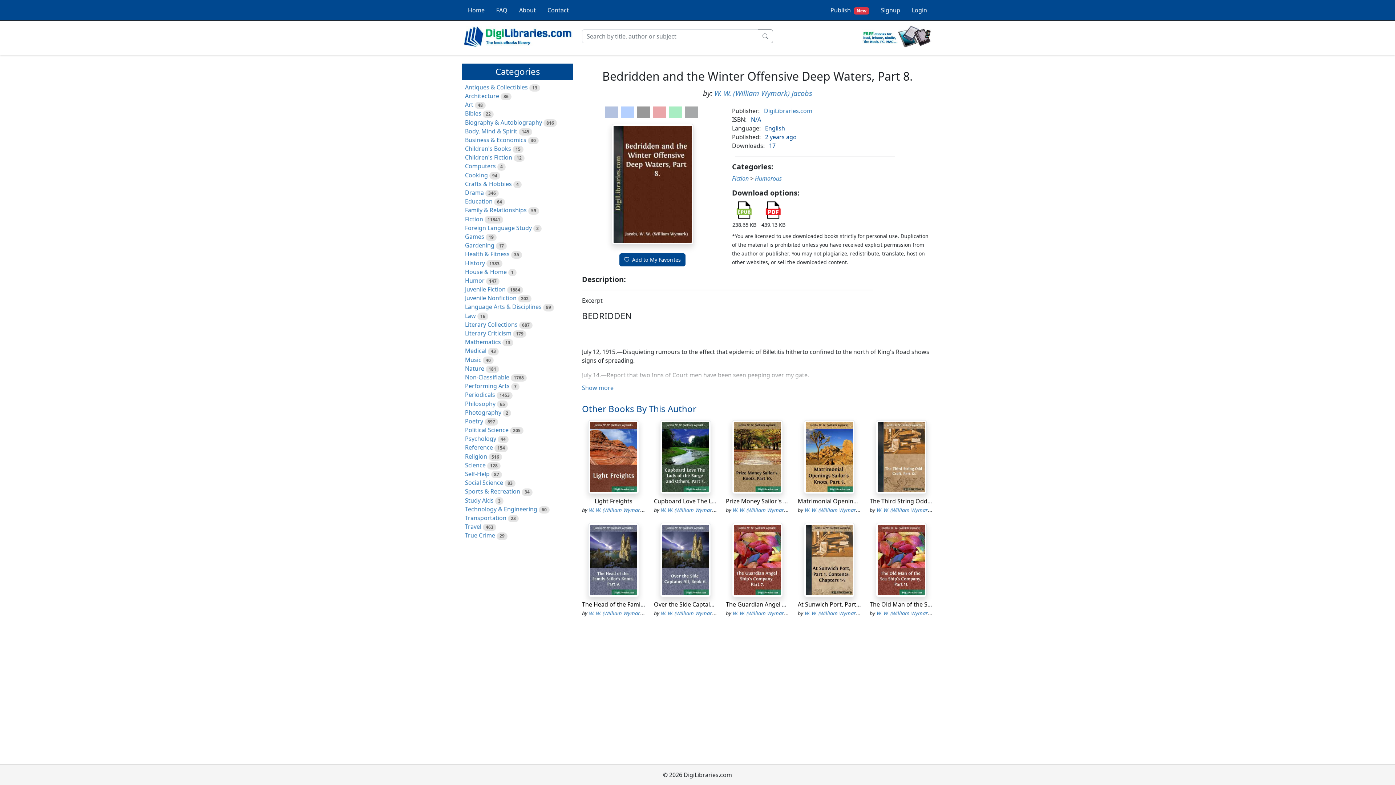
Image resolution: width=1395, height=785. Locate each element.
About (527, 10)
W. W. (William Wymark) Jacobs (763, 93)
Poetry (474, 421)
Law (470, 316)
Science (475, 465)
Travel (473, 527)
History (475, 263)
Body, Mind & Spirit (491, 131)
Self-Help (477, 474)
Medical (475, 351)
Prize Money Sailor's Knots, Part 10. (774, 501)
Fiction (474, 219)
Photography (483, 412)
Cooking (476, 175)
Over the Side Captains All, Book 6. (701, 604)
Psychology (480, 439)
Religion (476, 456)
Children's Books (488, 149)
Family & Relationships (496, 210)
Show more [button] (598, 388)
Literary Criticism (488, 333)
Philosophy (480, 404)
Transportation (485, 518)
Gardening (479, 245)
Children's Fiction (488, 157)
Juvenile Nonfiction (491, 298)
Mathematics (483, 342)
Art (469, 105)
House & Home (486, 272)
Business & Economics (495, 140)
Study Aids (479, 500)
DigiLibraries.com (788, 111)
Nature (474, 369)
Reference (479, 447)
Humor (475, 281)
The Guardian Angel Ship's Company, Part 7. (786, 604)
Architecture (482, 96)
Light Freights (613, 501)
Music (473, 360)
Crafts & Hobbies (488, 184)
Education (479, 201)
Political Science (487, 430)
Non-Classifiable (487, 377)
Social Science (484, 483)
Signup (890, 10)
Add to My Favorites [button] (656, 259)
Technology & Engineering (501, 509)
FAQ (502, 10)
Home (476, 10)
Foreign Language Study (498, 228)
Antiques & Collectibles (496, 87)
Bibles (473, 113)
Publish (848, 10)
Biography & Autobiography (503, 122)
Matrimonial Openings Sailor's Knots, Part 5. (859, 501)
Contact (558, 10)
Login (919, 10)
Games (474, 237)
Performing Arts (487, 386)
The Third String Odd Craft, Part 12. (918, 501)
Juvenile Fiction (485, 289)
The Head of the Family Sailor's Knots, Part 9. (643, 604)
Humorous (768, 178)
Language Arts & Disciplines (503, 307)
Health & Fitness (487, 254)
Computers (480, 166)
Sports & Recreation (492, 491)
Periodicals (480, 395)
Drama (474, 193)
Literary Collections (491, 325)
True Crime (480, 535)
